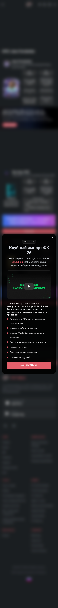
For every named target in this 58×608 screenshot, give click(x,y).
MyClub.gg (17, 262)
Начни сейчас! (29, 365)
